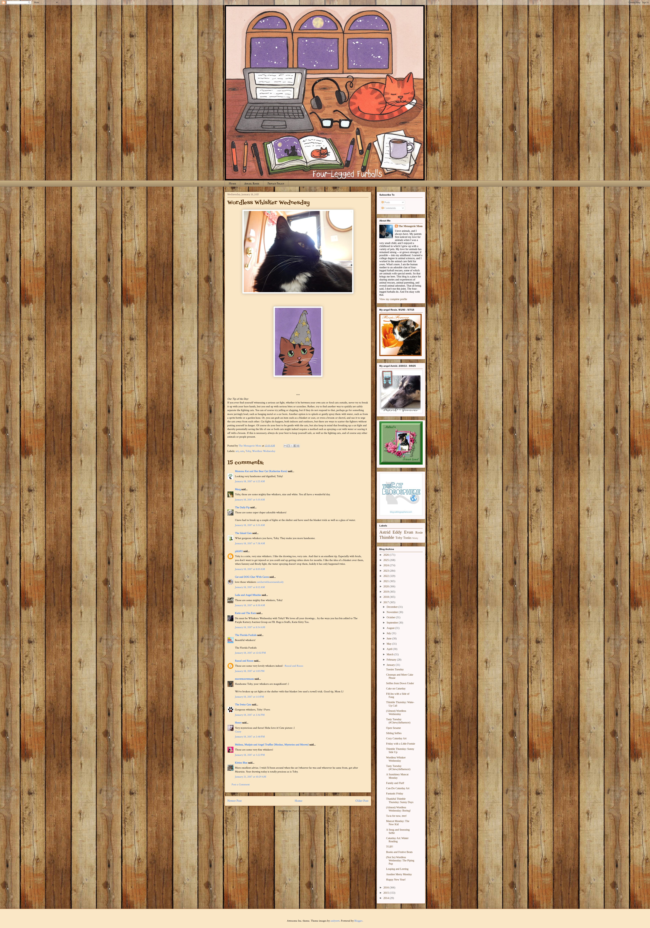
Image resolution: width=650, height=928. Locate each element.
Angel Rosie (251, 183)
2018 (386, 596)
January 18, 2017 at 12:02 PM (250, 653)
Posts (387, 202)
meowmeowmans (244, 679)
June (389, 638)
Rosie (419, 532)
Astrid (384, 532)
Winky (415, 538)
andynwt (335, 921)
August (391, 628)
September (393, 622)
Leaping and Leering (397, 868)
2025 (386, 560)
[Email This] (285, 446)
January (391, 664)
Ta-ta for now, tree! (396, 815)
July (389, 633)
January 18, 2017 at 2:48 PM (250, 736)
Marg (238, 489)
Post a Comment (241, 784)
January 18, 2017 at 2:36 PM (250, 715)
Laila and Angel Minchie (248, 595)
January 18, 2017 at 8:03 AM (250, 569)
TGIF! (389, 846)
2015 (386, 892)
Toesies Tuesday (395, 669)
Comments (390, 208)
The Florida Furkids (246, 635)
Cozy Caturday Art (396, 738)
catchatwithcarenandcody (270, 582)
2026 (386, 554)
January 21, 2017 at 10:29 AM (250, 777)
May (389, 643)
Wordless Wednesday (263, 451)
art (237, 451)
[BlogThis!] (288, 446)
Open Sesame (393, 727)
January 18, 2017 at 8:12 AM (250, 587)
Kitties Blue (241, 763)
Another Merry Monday (399, 874)
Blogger (358, 921)
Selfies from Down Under (400, 683)
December (392, 606)
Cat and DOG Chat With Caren (252, 577)
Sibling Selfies (394, 733)
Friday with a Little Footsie (400, 743)
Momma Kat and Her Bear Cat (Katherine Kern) (261, 471)
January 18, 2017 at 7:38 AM (250, 543)
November (393, 612)
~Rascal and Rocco (293, 666)
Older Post (362, 801)
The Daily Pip (242, 507)
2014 (386, 898)
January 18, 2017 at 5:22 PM (250, 755)
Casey (238, 731)
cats (242, 451)
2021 (386, 581)
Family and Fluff (395, 783)
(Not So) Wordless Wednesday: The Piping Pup (400, 860)
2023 (386, 570)
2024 (386, 565)
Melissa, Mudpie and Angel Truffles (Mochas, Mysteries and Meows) (272, 744)
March (390, 654)
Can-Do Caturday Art (397, 788)
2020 (386, 586)
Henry (238, 722)
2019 (386, 591)
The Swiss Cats (243, 704)
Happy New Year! (396, 879)
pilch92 (239, 551)
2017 (386, 602)
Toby (248, 451)
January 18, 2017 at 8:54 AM (250, 627)
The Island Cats (243, 533)
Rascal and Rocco (244, 661)
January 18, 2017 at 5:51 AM (250, 525)
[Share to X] (291, 446)
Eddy (397, 532)
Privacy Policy (275, 183)
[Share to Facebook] (295, 446)
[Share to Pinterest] (298, 446)
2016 (386, 887)
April (390, 649)
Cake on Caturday (396, 688)
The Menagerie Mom (410, 226)
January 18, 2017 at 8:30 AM (250, 605)
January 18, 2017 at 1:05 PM (249, 671)
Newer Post (234, 801)
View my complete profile (393, 299)
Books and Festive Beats (399, 852)
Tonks (407, 537)
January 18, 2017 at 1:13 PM (249, 697)
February (392, 659)
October (391, 617)
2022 (386, 575)
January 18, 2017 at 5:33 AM (250, 499)
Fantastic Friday (394, 793)
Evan (408, 532)
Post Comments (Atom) (305, 811)
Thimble (386, 537)
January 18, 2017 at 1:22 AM (250, 481)
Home (232, 183)
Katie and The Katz (245, 613)
